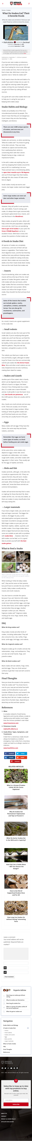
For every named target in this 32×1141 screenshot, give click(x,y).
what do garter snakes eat (14, 1011)
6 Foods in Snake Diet (9, 1028)
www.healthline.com (10, 748)
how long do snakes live (13, 1003)
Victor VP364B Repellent (10, 231)
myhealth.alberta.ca (10, 729)
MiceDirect (19, 216)
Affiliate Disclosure (7, 1121)
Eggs (6, 1037)
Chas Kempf (26, 42)
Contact (3, 1116)
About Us (4, 1113)
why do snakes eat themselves (15, 1000)
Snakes (9, 10)
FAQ (4, 1046)
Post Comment (9, 977)
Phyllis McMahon (9, 42)
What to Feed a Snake (9, 1043)
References (6, 1052)
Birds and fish (8, 1039)
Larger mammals (9, 1041)
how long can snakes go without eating (15, 995)
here (25, 53)
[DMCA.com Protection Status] (12, 1136)
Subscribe (16, 1104)
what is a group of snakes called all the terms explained (16, 1007)
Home (3, 10)
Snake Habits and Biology (10, 1025)
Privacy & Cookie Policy (8, 1119)
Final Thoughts (7, 1049)
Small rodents (8, 1032)
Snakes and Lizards (10, 1034)
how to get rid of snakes (10, 229)
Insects (6, 1030)
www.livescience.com (10, 723)
